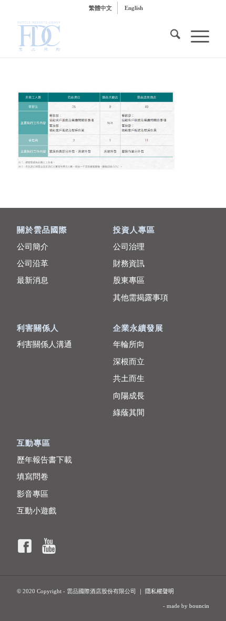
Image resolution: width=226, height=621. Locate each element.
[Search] (170, 36)
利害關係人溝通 (44, 344)
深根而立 (129, 361)
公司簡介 (32, 247)
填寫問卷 (32, 476)
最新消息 (32, 280)
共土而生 (129, 378)
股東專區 (129, 280)
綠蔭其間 (129, 412)
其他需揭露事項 (140, 297)
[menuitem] (101, 8)
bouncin (199, 606)
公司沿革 (32, 263)
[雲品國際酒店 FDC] (93, 36)
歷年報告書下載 (44, 460)
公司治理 (129, 247)
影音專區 (32, 494)
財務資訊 (129, 263)
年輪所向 (129, 344)
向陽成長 (129, 396)
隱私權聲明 (159, 591)
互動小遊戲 (36, 511)
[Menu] (194, 36)
